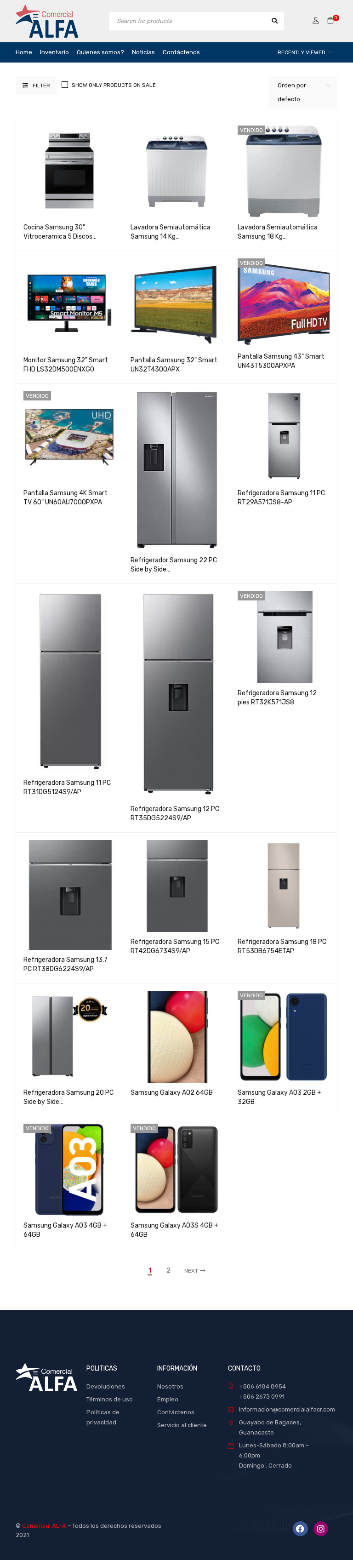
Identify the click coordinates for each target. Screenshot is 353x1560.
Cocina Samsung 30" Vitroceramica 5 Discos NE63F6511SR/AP (57, 236)
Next (191, 1271)
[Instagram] (320, 1528)
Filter (41, 85)
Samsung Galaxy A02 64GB (172, 1093)
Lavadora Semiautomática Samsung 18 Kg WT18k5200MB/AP (278, 236)
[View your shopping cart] (330, 20)
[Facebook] (300, 1528)
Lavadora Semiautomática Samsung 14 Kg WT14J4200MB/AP (171, 236)
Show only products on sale (114, 85)
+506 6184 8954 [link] (262, 1386)
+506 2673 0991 (262, 1396)
